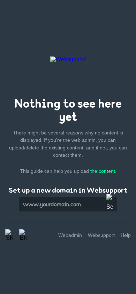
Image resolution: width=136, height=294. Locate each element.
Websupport (101, 235)
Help (126, 235)
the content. (103, 171)
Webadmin (70, 235)
